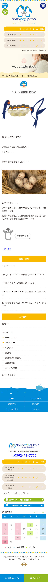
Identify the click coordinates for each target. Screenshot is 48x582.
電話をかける (13, 578)
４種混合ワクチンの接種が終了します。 (19, 283)
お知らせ (15, 76)
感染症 (8, 353)
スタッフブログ (8, 375)
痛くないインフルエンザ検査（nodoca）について (23, 274)
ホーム (5, 76)
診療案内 (12, 404)
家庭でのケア (11, 337)
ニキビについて (8, 266)
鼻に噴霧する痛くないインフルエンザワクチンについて (24, 304)
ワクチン (9, 348)
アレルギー (10, 342)
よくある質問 (11, 368)
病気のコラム (7, 332)
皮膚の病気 (10, 363)
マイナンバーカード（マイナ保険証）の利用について (24, 293)
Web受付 (37, 578)
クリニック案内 (12, 409)
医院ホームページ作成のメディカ (28, 559)
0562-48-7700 (25, 455)
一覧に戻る (7, 249)
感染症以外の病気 (13, 358)
